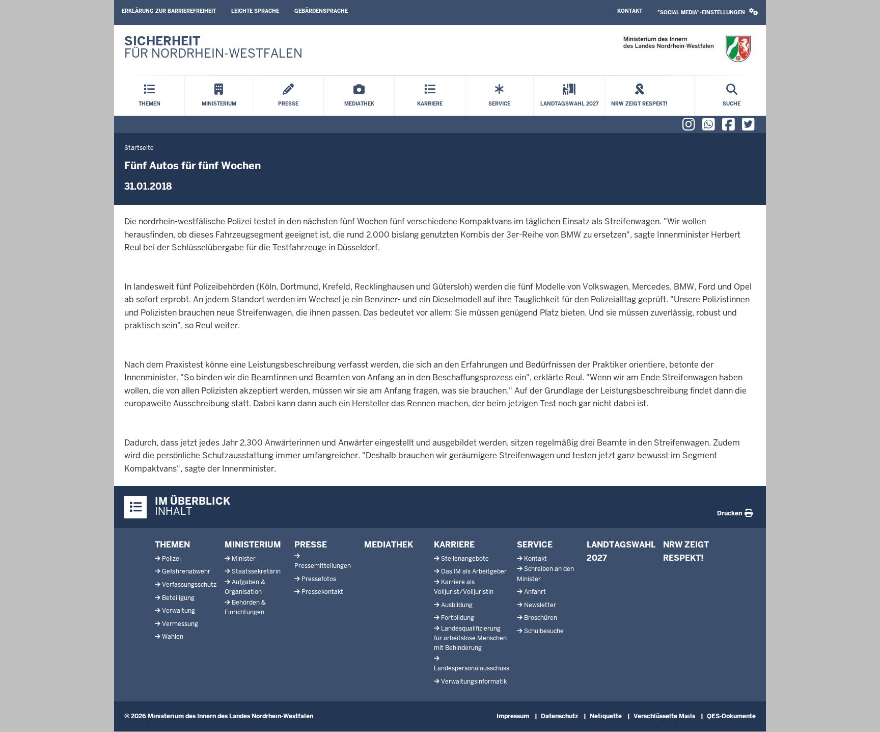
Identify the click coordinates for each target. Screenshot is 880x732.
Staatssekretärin (256, 571)
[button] (708, 12)
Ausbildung (457, 605)
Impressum (513, 716)
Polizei (171, 559)
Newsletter (540, 605)
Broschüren (540, 618)
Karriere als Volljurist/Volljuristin (463, 587)
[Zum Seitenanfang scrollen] (859, 713)
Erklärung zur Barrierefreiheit (169, 11)
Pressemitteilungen (322, 566)
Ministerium (253, 544)
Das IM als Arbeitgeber (474, 571)
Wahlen (172, 637)
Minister (244, 559)
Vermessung (180, 624)
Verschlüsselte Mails (664, 716)
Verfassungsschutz (189, 585)
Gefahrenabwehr (186, 571)
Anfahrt (535, 592)
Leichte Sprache (255, 11)
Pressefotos (318, 579)
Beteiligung (178, 598)
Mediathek (388, 544)
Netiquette (606, 716)
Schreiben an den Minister (545, 574)
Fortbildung (457, 618)
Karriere (454, 544)
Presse (310, 544)
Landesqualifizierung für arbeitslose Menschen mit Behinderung (470, 638)
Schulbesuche (544, 631)
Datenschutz (559, 716)
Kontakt (629, 11)
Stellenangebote (465, 559)
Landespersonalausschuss (471, 668)
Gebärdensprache (321, 11)
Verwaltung (178, 611)
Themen (172, 544)
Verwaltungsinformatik (474, 681)
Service (535, 544)
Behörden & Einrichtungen (245, 607)
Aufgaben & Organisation (245, 587)
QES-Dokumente (731, 716)
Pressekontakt (322, 592)
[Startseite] (687, 49)
